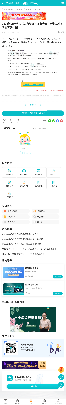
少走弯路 (9, 222)
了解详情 (58, 276)
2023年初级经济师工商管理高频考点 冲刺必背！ (23, 239)
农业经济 (39, 222)
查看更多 (33, 105)
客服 (61, 378)
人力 (38, 9)
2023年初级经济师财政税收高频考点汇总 (20, 234)
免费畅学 (39, 211)
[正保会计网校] (13, 3)
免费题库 (44, 403)
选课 (5, 403)
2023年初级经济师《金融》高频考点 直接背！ (22, 244)
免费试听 (17, 403)
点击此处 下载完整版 (33, 84)
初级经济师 (12, 9)
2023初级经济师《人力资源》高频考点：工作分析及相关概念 (29, 249)
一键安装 (33, 386)
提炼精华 (9, 217)
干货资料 (39, 217)
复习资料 (30, 9)
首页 (3, 9)
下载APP (34, 3)
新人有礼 (31, 403)
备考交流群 (58, 403)
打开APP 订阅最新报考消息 (33, 113)
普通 (62, 32)
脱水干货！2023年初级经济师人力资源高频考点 (23, 254)
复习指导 (21, 9)
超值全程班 (10, 211)
